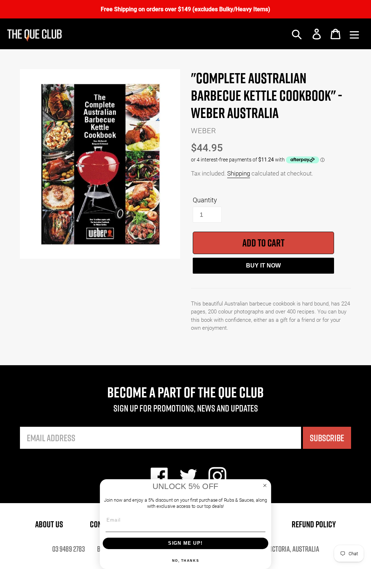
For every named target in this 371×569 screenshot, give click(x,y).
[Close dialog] (265, 485)
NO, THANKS (185, 560)
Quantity (205, 199)
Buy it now (263, 265)
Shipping (238, 173)
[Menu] (354, 34)
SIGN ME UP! (185, 543)
